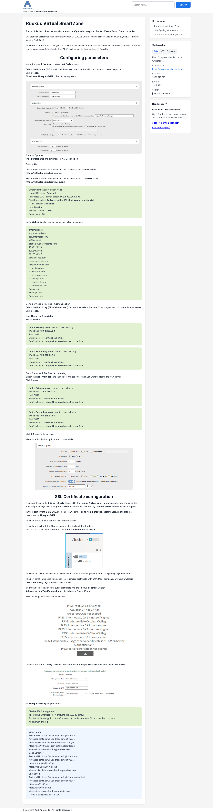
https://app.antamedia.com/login (167, 69)
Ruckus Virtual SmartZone (166, 26)
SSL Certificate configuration (169, 34)
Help (31, 11)
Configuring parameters (166, 30)
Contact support (161, 127)
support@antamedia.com (165, 123)
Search (183, 4)
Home (24, 11)
